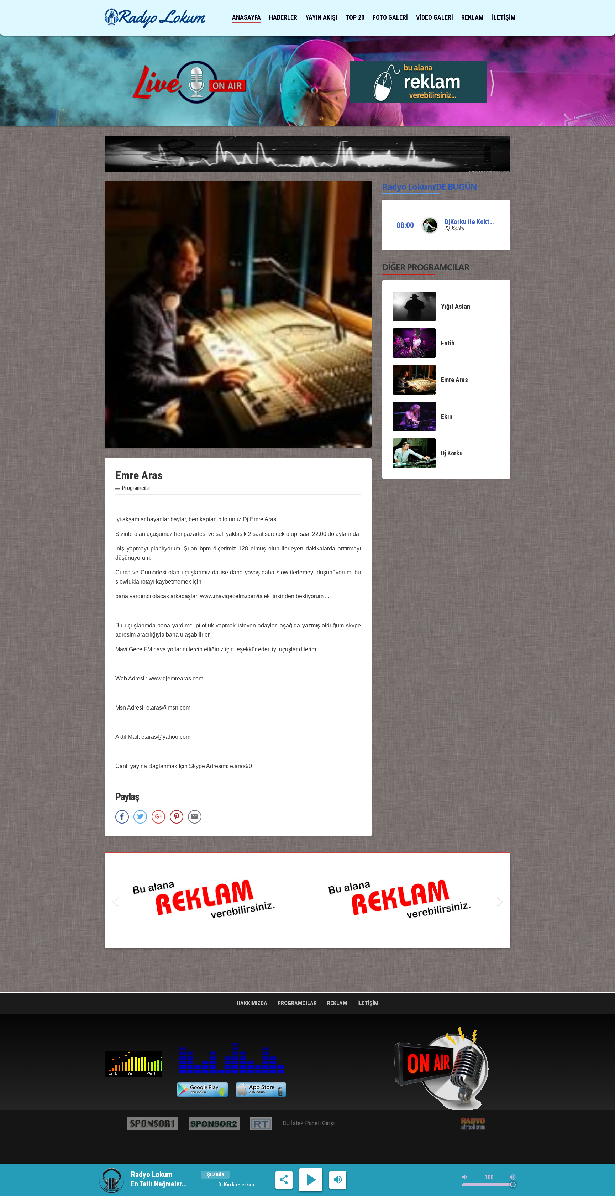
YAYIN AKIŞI (321, 17)
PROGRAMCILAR (298, 1003)
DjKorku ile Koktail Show (478, 222)
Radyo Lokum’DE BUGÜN (429, 186)
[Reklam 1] (418, 81)
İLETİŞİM (504, 17)
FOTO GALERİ (390, 17)
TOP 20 (355, 17)
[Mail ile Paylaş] (194, 817)
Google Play (202, 1089)
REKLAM (472, 17)
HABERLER (283, 17)
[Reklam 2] (307, 900)
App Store (261, 1089)
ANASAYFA (246, 17)
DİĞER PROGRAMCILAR (425, 267)
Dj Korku (454, 228)
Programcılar (136, 488)
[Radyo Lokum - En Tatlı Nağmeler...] (155, 17)
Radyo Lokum (133, 1064)
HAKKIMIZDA (253, 1003)
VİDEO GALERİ (434, 17)
